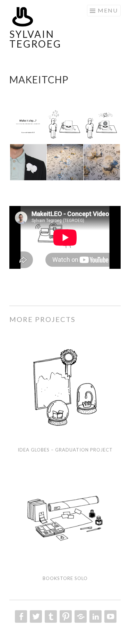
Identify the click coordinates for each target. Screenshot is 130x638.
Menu (108, 10)
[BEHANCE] (80, 616)
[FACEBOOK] (20, 616)
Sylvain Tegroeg (35, 39)
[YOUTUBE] (109, 616)
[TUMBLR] (50, 616)
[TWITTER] (35, 616)
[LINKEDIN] (95, 616)
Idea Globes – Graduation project (65, 450)
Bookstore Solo (65, 578)
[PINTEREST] (65, 616)
